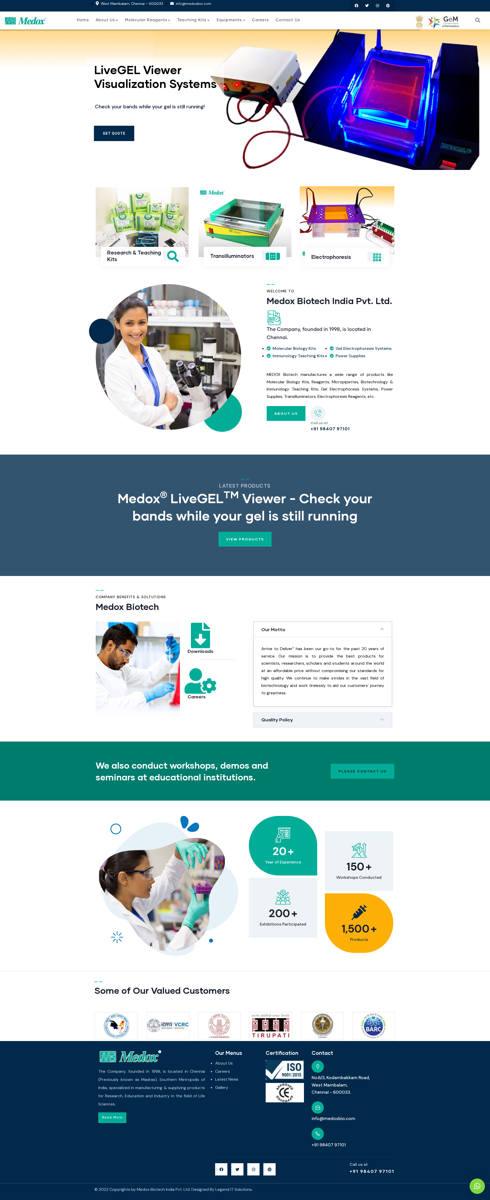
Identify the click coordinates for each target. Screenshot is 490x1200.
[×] (477, 1186)
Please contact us (362, 771)
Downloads (200, 651)
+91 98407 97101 (372, 1171)
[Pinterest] (388, 6)
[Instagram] (377, 6)
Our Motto (273, 629)
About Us (286, 413)
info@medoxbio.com (333, 1118)
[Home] (25, 21)
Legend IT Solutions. (234, 1189)
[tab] (322, 629)
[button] (395, 230)
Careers (197, 696)
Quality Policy (277, 719)
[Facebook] (357, 6)
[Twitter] (367, 6)
